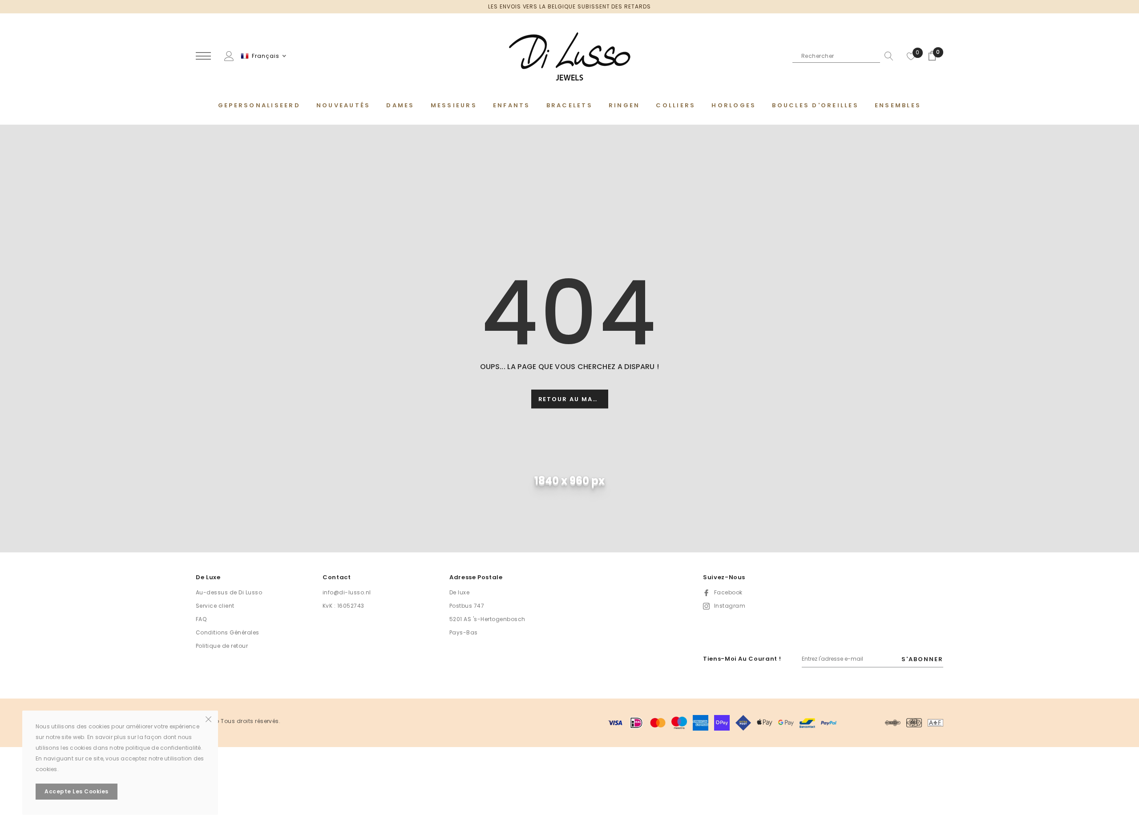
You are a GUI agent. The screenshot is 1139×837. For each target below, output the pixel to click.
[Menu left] (203, 56)
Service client (215, 605)
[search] (886, 56)
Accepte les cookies (76, 791)
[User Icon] (229, 55)
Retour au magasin (573, 399)
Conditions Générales (227, 632)
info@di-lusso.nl (347, 592)
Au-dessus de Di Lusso (229, 592)
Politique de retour (222, 646)
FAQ (201, 619)
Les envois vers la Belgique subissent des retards (569, 6)
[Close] (208, 718)
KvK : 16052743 (343, 605)
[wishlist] (911, 56)
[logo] (569, 56)
